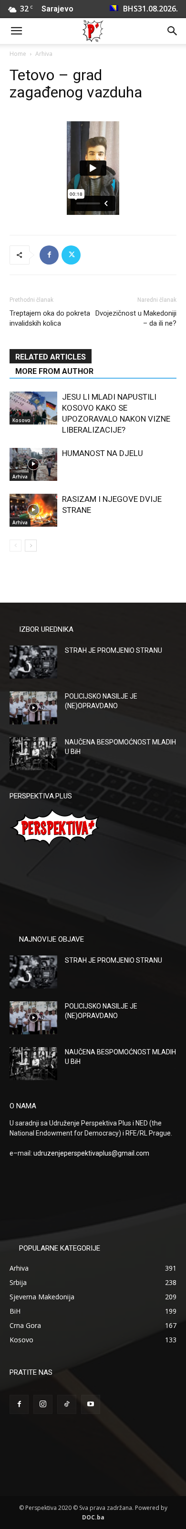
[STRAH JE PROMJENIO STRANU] (33, 662)
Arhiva (43, 54)
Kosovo (21, 420)
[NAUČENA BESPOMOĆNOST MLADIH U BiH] (33, 753)
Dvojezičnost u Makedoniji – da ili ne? (135, 318)
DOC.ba (93, 1517)
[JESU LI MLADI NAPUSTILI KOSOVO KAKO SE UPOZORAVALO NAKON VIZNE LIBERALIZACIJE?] (33, 408)
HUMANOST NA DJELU (102, 453)
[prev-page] (15, 546)
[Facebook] (49, 255)
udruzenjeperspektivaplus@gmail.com (91, 1153)
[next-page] (31, 546)
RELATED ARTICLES (50, 356)
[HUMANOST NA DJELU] (33, 464)
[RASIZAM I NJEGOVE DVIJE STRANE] (33, 510)
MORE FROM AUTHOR (54, 371)
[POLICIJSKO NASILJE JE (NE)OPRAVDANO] (33, 707)
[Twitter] (71, 255)
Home (18, 54)
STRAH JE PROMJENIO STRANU (113, 650)
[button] (16, 31)
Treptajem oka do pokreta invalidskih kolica (50, 318)
